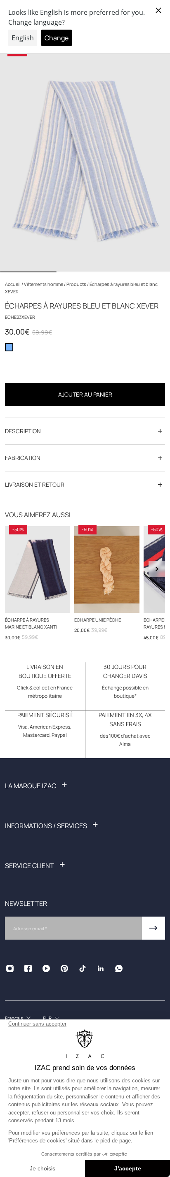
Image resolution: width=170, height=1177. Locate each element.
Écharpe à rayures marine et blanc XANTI (31, 623)
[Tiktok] (82, 968)
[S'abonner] (153, 928)
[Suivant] (157, 569)
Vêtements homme (44, 284)
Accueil (13, 284)
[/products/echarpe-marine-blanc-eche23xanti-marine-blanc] (37, 569)
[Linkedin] (101, 968)
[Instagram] (10, 968)
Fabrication (22, 458)
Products (76, 284)
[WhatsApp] (119, 968)
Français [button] (14, 1018)
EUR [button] (47, 1018)
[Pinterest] (64, 968)
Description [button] (23, 431)
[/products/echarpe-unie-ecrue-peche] (106, 569)
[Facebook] (28, 968)
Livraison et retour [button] (34, 484)
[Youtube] (46, 968)
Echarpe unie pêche (97, 620)
